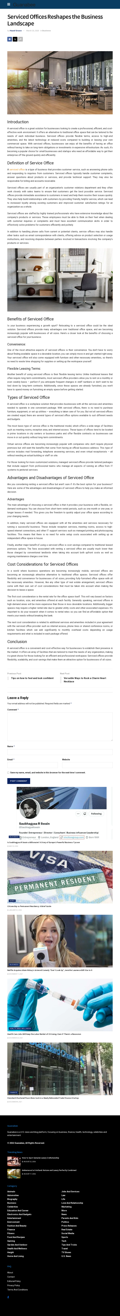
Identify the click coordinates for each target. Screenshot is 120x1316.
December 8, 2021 (15, 1102)
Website (66, 759)
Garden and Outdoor (17, 1245)
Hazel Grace (16, 31)
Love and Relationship (72, 1203)
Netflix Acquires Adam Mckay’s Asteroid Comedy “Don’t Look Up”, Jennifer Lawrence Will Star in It (49, 970)
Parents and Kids (69, 1218)
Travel (64, 1248)
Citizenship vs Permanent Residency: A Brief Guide (29, 906)
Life (63, 1199)
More (64, 1210)
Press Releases (69, 1226)
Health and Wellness (20, 1029)
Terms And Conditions (17, 1290)
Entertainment (14, 1218)
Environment (13, 1222)
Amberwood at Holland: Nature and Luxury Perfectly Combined (49, 1170)
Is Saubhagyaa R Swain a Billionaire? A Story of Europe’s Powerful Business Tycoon (43, 842)
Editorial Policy (14, 1281)
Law (63, 1195)
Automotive (13, 1195)
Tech (63, 1241)
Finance (13, 1092)
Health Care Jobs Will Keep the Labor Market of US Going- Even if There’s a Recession (44, 1034)
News (12, 901)
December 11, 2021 (16, 974)
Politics (65, 1222)
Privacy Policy (13, 1285)
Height (10, 1252)
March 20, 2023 (32, 31)
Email (11, 759)
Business (46, 31)
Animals (11, 1191)
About (10, 1272)
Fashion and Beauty (16, 1226)
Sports (64, 1237)
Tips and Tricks (69, 1245)
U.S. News (66, 1256)
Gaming (11, 1241)
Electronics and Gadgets (19, 1214)
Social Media (67, 1233)
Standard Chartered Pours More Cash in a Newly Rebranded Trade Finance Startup (43, 1098)
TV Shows (66, 1252)
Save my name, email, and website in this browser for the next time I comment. (48, 772)
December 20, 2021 (16, 1038)
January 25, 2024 (15, 910)
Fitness (10, 1233)
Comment (13, 709)
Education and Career (18, 1210)
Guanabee (24, 4)
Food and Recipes (16, 1237)
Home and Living (15, 1256)
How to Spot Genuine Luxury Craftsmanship (40, 1158)
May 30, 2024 (13, 846)
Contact (11, 1277)
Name (11, 746)
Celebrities (12, 1207)
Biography (12, 1199)
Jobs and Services (70, 1191)
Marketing (66, 1207)
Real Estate (66, 1229)
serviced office (17, 169)
